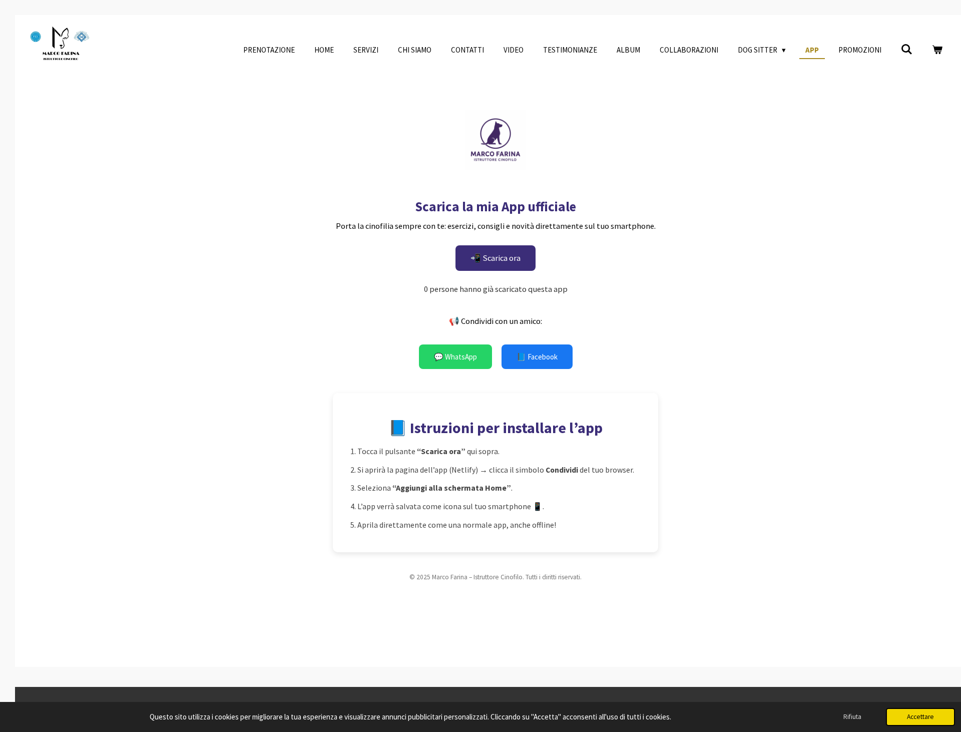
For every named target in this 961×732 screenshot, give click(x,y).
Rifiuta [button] (852, 716)
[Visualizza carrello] (937, 50)
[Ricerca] (906, 50)
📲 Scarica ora (495, 258)
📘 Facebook (537, 356)
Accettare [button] (920, 716)
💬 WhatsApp (455, 356)
